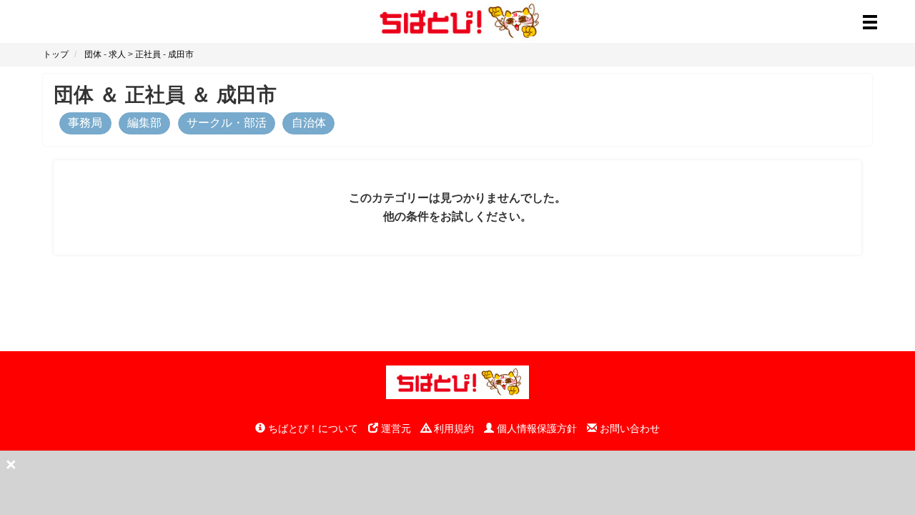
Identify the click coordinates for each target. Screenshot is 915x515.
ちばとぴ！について (311, 428)
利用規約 (452, 428)
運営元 (394, 428)
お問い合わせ (628, 428)
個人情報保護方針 (535, 428)
